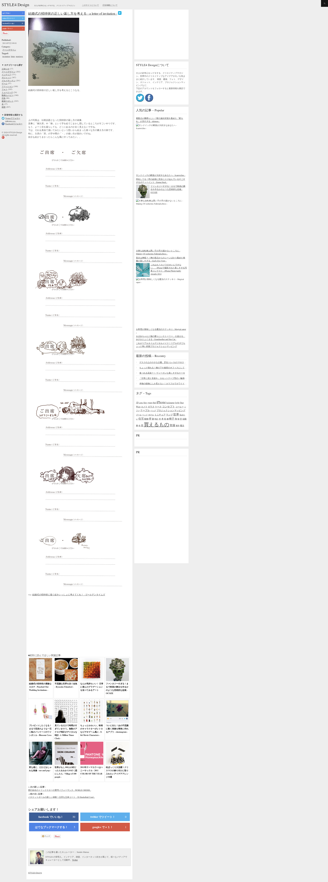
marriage (19, 56)
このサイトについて (90, 5)
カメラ (144, 406)
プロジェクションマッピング (170, 410)
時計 (156, 419)
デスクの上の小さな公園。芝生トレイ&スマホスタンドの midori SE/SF (163, 362)
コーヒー (179, 406)
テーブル (145, 410)
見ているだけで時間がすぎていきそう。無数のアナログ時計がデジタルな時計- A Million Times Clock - (66, 732)
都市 (178, 425)
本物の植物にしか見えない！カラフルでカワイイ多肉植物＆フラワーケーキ (163, 383)
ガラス (151, 406)
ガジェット (6, 77)
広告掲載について (110, 5)
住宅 (141, 418)
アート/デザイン (9, 49)
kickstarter (170, 402)
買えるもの (156, 424)
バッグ (153, 410)
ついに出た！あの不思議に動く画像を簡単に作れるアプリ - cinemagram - (117, 728)
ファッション (7, 86)
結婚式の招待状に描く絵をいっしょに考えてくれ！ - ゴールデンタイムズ (68, 594)
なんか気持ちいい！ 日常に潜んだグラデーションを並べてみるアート (91, 687)
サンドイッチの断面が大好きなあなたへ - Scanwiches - (160, 175)
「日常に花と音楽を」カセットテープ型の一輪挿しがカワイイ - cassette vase (163, 378)
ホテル (151, 414)
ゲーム (4, 83)
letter (13, 56)
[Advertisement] (55, 105)
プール (139, 414)
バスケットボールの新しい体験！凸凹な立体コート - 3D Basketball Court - (61, 797)
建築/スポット (7, 101)
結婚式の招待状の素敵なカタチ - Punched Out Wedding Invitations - (40, 687)
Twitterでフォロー (12, 118)
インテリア (6, 74)
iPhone (161, 402)
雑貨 (3, 107)
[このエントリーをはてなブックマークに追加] (119, 13)
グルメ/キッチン (8, 80)
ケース (158, 406)
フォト (4, 89)
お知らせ (5, 68)
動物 (146, 419)
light (177, 402)
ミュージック (7, 92)
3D (137, 402)
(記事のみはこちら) (10, 121)
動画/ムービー (7, 95)
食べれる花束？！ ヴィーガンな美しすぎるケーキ (162, 372)
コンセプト (168, 406)
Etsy (145, 402)
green (150, 402)
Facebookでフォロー (13, 123)
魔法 (182, 425)
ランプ (169, 414)
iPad (154, 402)
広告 (3, 98)
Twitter (75, 859)
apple (141, 402)
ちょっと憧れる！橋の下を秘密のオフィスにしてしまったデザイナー (163, 367)
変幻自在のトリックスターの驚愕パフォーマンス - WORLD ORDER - (59, 790)
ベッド (145, 414)
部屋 (172, 425)
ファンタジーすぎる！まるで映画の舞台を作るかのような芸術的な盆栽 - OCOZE (168, 189)
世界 (176, 414)
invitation (6, 56)
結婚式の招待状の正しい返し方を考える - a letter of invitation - (72, 13)
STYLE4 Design (15, 4)
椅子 (171, 418)
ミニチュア (160, 414)
